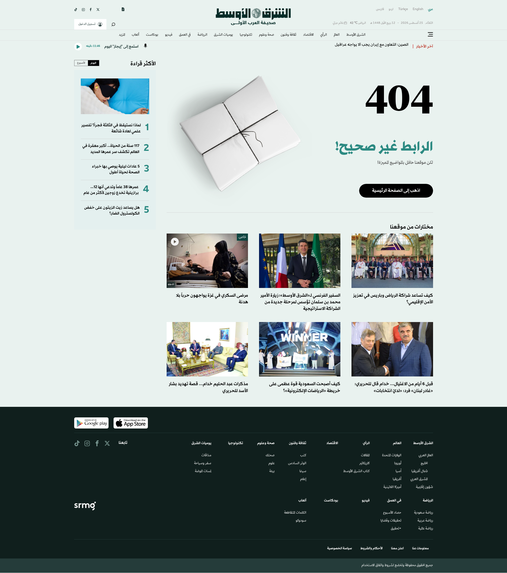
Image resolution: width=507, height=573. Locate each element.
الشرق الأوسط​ (355, 35)
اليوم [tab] (93, 63)
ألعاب (135, 35)
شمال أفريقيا (419, 471)
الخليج (424, 463)
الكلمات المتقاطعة (295, 513)
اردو (391, 9)
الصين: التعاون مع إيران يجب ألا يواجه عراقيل (372, 46)
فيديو (168, 35)
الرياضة (202, 35)
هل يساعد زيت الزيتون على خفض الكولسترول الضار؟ (112, 210)
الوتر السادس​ (297, 463)
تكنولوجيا (246, 35)
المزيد (122, 35)
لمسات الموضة (203, 471)
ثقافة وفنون (288, 35)
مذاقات (206, 456)
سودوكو (301, 521)
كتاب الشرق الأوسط (356, 471)
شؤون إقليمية (424, 487)
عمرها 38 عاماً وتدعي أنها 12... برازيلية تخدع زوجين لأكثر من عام (111, 190)
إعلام (303, 479)
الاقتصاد (308, 35)
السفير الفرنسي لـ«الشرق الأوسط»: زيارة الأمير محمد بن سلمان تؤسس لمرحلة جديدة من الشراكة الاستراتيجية (300, 302)
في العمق (185, 35)
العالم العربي (426, 456)
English (418, 9)
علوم (272, 463)
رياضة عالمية (425, 529)
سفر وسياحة (202, 463)
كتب (303, 456)
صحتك (270, 456)
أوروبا (397, 463)
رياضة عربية (425, 521)
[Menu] (430, 34)
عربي (430, 9)
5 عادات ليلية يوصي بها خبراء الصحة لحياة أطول (116, 169)
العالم (337, 35)
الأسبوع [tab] (81, 63)
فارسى (380, 9)
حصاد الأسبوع (392, 513)
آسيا (398, 471)
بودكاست (152, 35)
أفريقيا (397, 479)
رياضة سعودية (423, 513)
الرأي (323, 35)
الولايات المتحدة (391, 456)
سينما (302, 471)
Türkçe (403, 9)
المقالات (365, 456)
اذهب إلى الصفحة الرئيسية (396, 191)
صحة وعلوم (266, 35)
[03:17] (207, 261)
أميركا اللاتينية (392, 487)
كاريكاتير (364, 463)
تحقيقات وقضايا (391, 521)
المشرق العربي (419, 479)
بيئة (272, 471)
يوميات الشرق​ (223, 35)
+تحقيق (396, 529)
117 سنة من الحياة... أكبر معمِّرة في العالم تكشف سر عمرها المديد (110, 149)
